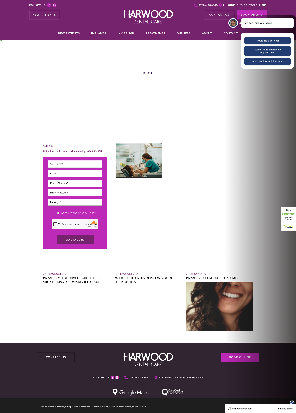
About (207, 33)
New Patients (44, 14)
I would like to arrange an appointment (267, 51)
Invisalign (126, 33)
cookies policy (126, 407)
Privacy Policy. (87, 213)
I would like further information (267, 61)
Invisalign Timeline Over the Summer (212, 278)
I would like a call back (267, 40)
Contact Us (56, 357)
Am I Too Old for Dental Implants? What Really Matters (143, 280)
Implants (98, 33)
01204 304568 (208, 5)
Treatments (155, 33)
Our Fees (184, 33)
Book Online (252, 14)
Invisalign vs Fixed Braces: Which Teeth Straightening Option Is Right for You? (71, 280)
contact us (219, 14)
